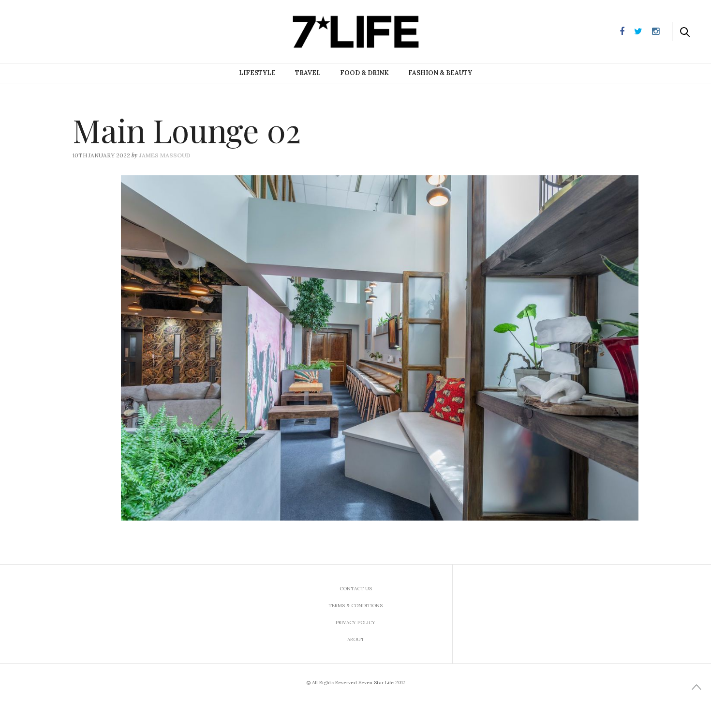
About (355, 639)
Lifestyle (257, 73)
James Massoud (165, 155)
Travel (308, 73)
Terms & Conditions (355, 605)
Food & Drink (364, 73)
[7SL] (56, 30)
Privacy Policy (355, 622)
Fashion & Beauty (440, 73)
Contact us (356, 588)
